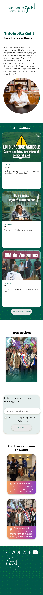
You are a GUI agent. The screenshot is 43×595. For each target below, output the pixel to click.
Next (41, 359)
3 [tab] (25, 384)
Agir (5, 226)
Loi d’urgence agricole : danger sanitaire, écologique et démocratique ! (21, 172)
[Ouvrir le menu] (4, 17)
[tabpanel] (21, 359)
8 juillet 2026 (8, 224)
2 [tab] (21, 384)
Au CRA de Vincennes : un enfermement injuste (21, 290)
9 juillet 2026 (8, 165)
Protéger (7, 167)
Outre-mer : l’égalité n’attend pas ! (18, 230)
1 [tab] (18, 384)
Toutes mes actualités (21, 312)
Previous (2, 359)
